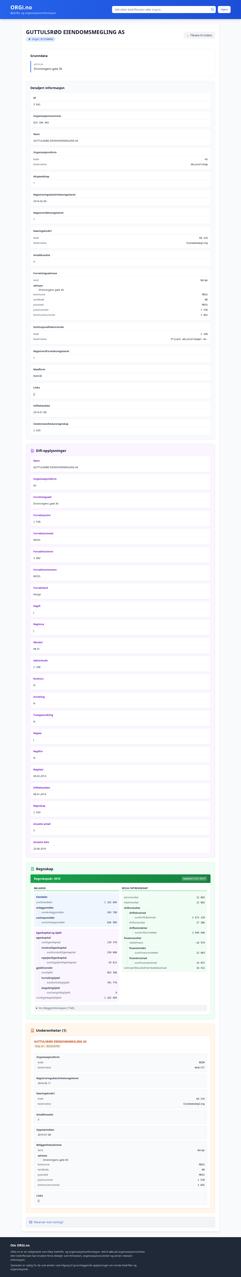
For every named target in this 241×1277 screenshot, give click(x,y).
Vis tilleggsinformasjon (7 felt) (56, 1008)
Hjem (224, 9)
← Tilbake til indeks (199, 35)
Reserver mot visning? (48, 1222)
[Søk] (212, 9)
